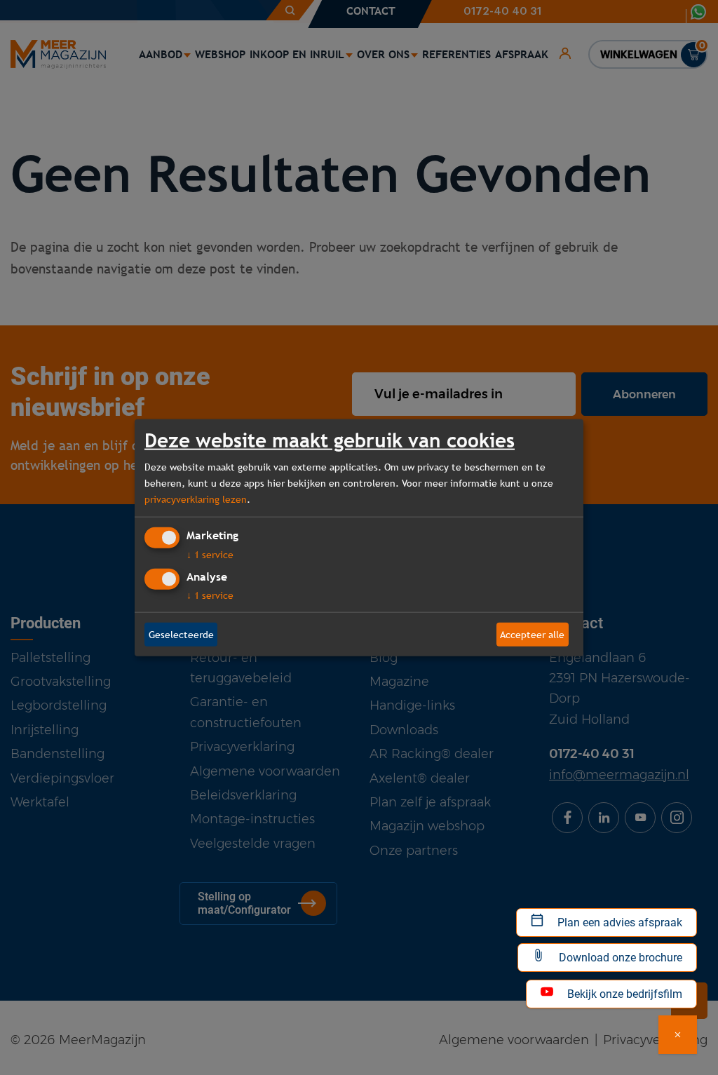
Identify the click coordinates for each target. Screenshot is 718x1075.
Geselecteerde (181, 634)
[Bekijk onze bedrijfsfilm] (677, 1034)
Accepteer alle (532, 634)
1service (210, 554)
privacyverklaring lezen (195, 498)
